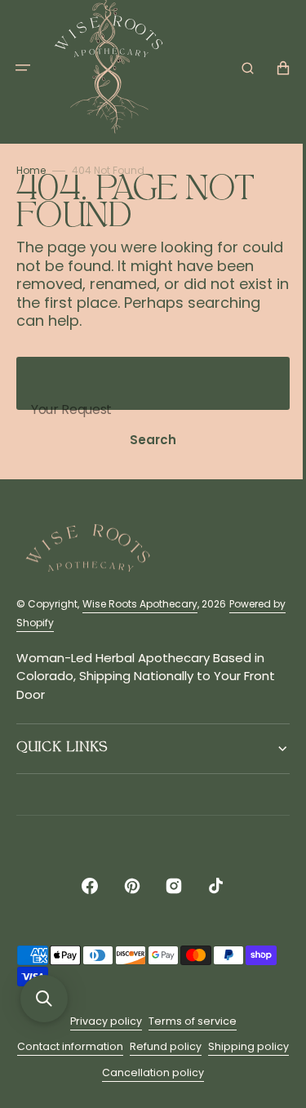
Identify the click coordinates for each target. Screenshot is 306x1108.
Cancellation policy (191, 1072)
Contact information (108, 1046)
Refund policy (203, 1046)
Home (31, 170)
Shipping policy (92, 1072)
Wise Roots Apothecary (139, 604)
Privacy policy (99, 1021)
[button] (23, 68)
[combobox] (146, 383)
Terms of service (186, 1021)
